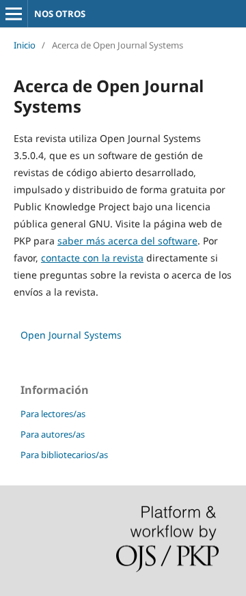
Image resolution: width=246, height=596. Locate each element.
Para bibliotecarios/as (64, 455)
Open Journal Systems (71, 334)
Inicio (25, 45)
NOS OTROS (59, 14)
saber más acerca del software (127, 240)
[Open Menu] (13, 13)
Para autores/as (52, 434)
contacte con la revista (92, 257)
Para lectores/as (52, 414)
